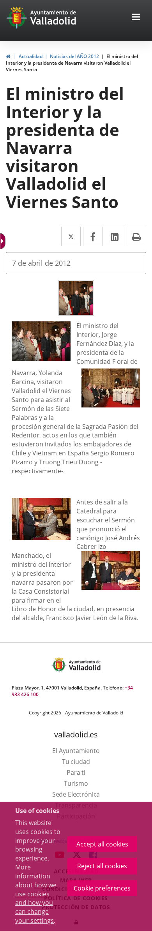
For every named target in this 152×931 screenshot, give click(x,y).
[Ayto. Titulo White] (53, 17)
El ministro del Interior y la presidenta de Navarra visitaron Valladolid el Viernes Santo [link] (72, 63)
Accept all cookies (102, 844)
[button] (136, 18)
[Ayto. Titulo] (84, 665)
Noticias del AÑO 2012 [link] (74, 56)
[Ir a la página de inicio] (18, 17)
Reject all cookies (102, 866)
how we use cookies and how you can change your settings (36, 903)
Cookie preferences (102, 888)
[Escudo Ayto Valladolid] (59, 665)
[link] (8, 56)
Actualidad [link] (30, 56)
